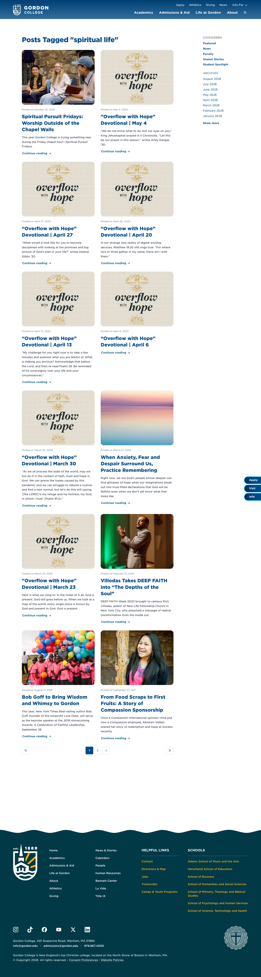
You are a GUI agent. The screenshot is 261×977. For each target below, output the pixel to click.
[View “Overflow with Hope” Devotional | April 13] (58, 328)
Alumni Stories (213, 59)
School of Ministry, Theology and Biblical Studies (216, 893)
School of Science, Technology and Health (217, 910)
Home (53, 850)
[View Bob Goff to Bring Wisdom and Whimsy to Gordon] (58, 684)
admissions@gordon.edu (61, 945)
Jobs (145, 876)
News (223, 5)
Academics (143, 12)
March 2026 (211, 105)
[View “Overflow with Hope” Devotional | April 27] (58, 213)
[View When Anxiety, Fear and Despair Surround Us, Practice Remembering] (137, 448)
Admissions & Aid (174, 12)
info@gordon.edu (25, 945)
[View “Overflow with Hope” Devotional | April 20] (137, 213)
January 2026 (212, 116)
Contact (147, 861)
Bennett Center (106, 880)
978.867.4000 (94, 945)
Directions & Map (154, 869)
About (232, 12)
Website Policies (112, 960)
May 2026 (210, 95)
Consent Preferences (83, 960)
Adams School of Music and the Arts (213, 861)
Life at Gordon (208, 12)
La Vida (101, 888)
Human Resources (108, 873)
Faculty (208, 54)
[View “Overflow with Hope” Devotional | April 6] (137, 313)
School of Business (201, 876)
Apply (180, 5)
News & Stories (106, 850)
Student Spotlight (215, 64)
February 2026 (213, 110)
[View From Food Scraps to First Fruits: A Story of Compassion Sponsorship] (137, 685)
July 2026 (210, 84)
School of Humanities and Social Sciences (217, 884)
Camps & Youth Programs (160, 891)
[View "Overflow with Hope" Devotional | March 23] (58, 566)
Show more (211, 123)
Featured (209, 43)
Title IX (101, 896)
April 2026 (210, 100)
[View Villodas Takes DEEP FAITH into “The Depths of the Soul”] (137, 569)
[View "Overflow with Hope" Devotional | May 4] (137, 102)
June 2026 (210, 89)
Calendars (103, 858)
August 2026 (212, 79)
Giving (210, 5)
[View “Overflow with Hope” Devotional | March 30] (58, 449)
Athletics (195, 5)
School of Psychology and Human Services (218, 903)
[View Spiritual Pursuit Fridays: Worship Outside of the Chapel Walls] (58, 103)
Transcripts (149, 884)
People (100, 865)
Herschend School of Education (210, 869)
